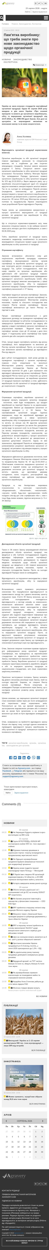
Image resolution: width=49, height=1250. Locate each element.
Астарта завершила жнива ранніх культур (30, 883)
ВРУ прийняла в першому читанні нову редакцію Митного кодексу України (26, 909)
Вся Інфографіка (37, 1104)
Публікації (11, 1005)
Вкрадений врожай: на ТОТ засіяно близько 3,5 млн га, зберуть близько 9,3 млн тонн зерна (26, 963)
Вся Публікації (38, 1050)
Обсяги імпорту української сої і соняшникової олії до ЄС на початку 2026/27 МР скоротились (26, 892)
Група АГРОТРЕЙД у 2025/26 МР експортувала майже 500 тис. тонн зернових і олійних (27, 843)
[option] (24, 82)
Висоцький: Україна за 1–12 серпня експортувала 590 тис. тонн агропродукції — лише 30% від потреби (23, 1043)
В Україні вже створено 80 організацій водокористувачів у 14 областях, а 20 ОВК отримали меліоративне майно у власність (26, 877)
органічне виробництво (18, 743)
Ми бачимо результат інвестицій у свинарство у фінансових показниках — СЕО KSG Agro (26, 901)
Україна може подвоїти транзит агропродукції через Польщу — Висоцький (25, 869)
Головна (5, 24)
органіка (32, 743)
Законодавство (22, 60)
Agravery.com (18, 1233)
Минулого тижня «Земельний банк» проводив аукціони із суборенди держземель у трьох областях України (27, 916)
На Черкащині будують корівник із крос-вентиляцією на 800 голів (27, 833)
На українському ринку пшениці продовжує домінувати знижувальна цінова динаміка (26, 954)
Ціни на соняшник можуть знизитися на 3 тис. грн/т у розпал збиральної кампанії (27, 938)
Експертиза (11, 62)
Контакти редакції (10, 1191)
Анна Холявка (24, 137)
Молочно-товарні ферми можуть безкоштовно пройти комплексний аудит (24, 989)
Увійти (27, 12)
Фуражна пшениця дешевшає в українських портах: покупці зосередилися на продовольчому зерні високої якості (27, 852)
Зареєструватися (39, 12)
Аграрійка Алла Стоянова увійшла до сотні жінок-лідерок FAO (26, 982)
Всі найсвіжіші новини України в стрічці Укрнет (24, 1242)
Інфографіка (12, 1061)
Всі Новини (41, 996)
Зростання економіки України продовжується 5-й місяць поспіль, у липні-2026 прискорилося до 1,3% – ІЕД (24, 945)
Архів (8, 1115)
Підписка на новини (12, 1201)
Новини (6, 60)
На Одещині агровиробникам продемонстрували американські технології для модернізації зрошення (26, 861)
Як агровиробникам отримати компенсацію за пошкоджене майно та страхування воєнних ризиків (24, 975)
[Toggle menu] (46, 18)
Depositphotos (15, 1229)
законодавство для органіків (17, 746)
